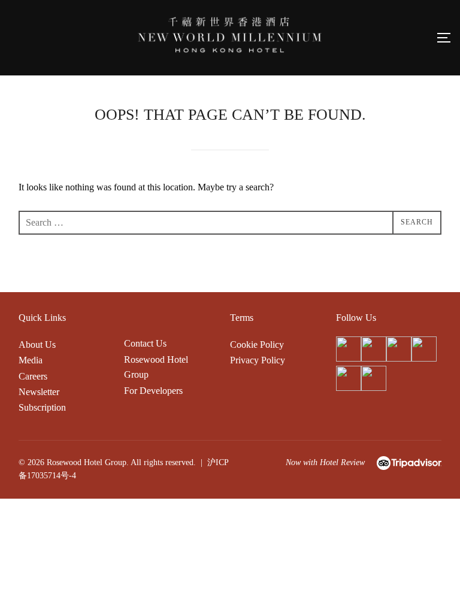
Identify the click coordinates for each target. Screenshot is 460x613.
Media (31, 360)
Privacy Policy (257, 360)
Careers (33, 376)
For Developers (153, 391)
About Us (37, 344)
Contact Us (145, 343)
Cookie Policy (257, 344)
